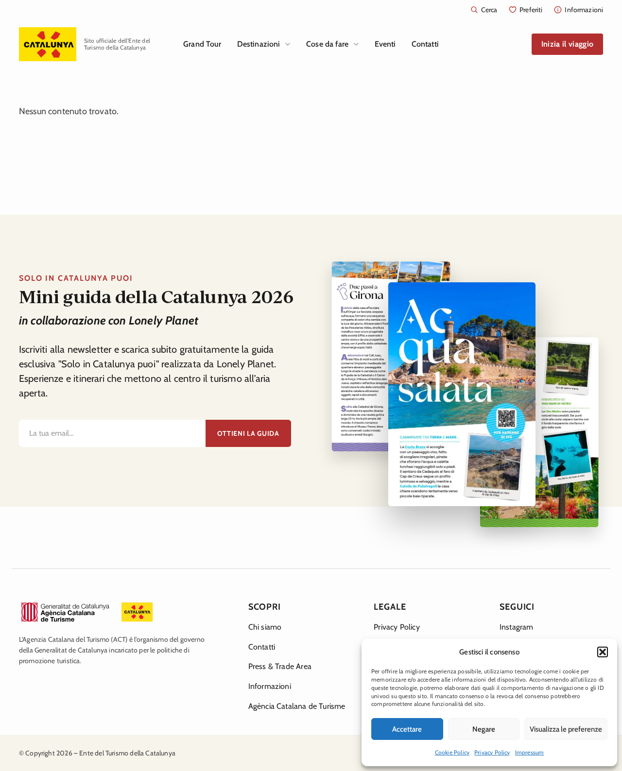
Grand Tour (202, 44)
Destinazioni (258, 44)
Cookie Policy (452, 752)
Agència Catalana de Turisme (297, 706)
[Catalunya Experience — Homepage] (47, 44)
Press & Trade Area (279, 666)
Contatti (425, 44)
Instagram (517, 627)
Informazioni (269, 686)
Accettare (407, 729)
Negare (483, 729)
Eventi (385, 44)
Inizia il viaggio (567, 44)
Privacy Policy (492, 752)
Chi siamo (265, 627)
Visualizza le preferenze (566, 729)
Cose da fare (327, 44)
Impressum (529, 752)
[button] (602, 652)
